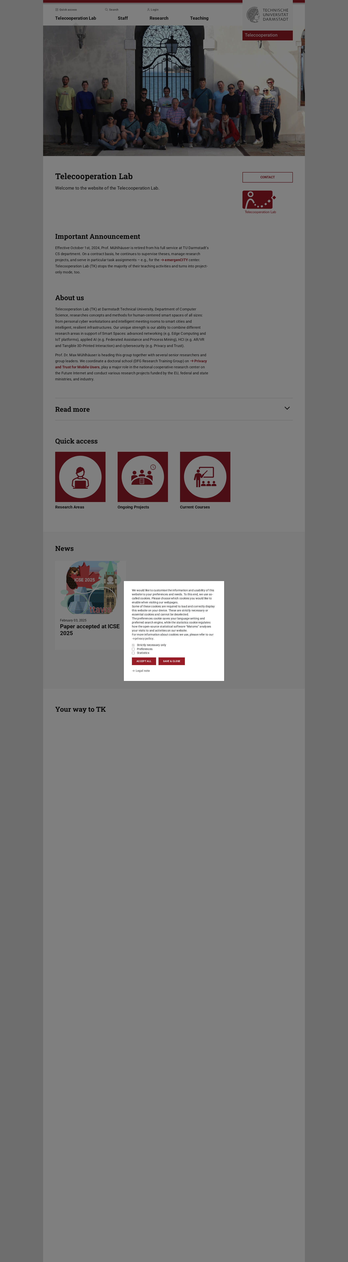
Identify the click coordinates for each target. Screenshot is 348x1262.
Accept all (144, 661)
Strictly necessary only (151, 645)
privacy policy (144, 638)
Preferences (144, 649)
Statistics (143, 652)
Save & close (171, 661)
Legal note (143, 670)
